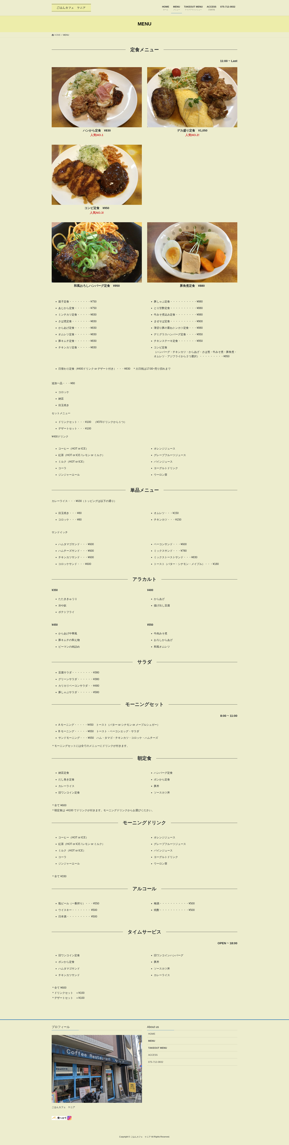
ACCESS (153, 1055)
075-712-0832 (155, 1062)
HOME (151, 1033)
